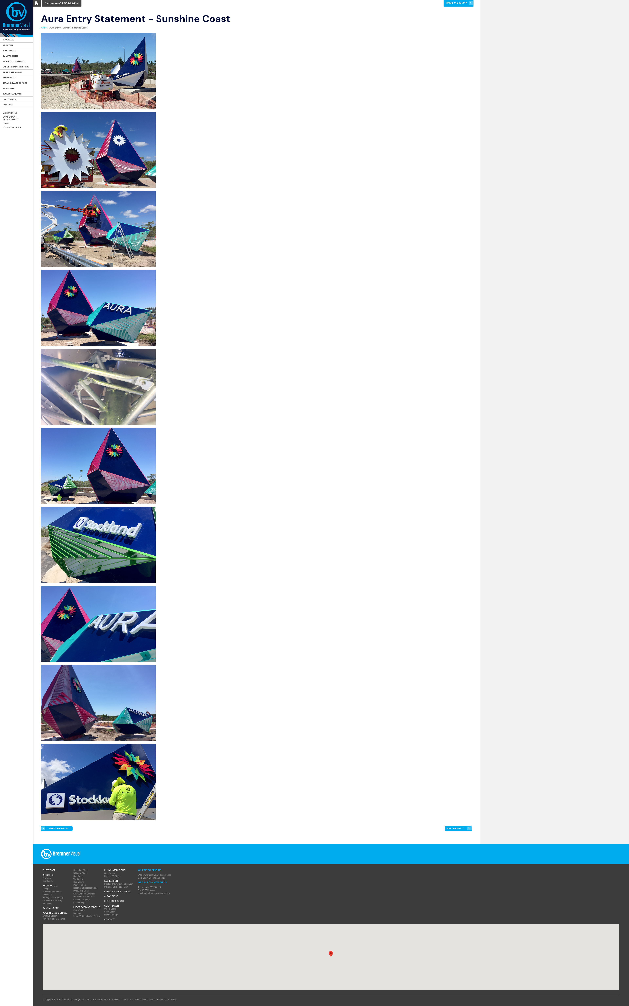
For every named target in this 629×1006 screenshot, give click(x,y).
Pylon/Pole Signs (81, 891)
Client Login (10, 99)
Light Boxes (109, 873)
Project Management (52, 892)
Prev (60, 828)
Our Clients (48, 881)
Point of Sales (79, 885)
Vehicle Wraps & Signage (54, 919)
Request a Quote (12, 94)
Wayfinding (78, 879)
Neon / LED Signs (112, 876)
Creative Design (50, 916)
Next (455, 828)
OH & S (6, 123)
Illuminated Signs (12, 72)
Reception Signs (80, 870)
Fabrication (9, 77)
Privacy (98, 999)
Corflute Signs (79, 903)
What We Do (9, 50)
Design (46, 889)
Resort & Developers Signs (85, 888)
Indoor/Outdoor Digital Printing (86, 916)
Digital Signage (111, 915)
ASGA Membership (12, 127)
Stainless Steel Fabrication (116, 887)
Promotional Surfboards (84, 897)
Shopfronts (78, 876)
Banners (77, 913)
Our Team (47, 878)
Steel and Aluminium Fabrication (118, 884)
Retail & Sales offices (15, 83)
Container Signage (81, 900)
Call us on (62, 3)
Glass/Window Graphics (84, 894)
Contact (8, 104)
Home (44, 28)
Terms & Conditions (112, 999)
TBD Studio (171, 999)
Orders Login (110, 909)
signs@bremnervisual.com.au (157, 893)
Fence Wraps (79, 910)
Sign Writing (78, 882)
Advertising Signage (14, 61)
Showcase (8, 39)
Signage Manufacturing (53, 897)
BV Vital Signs (10, 56)
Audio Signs (9, 88)
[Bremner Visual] (16, 18)
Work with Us (10, 113)
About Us (8, 45)
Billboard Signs (80, 873)
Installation (47, 894)
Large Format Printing (16, 67)
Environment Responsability (11, 118)
